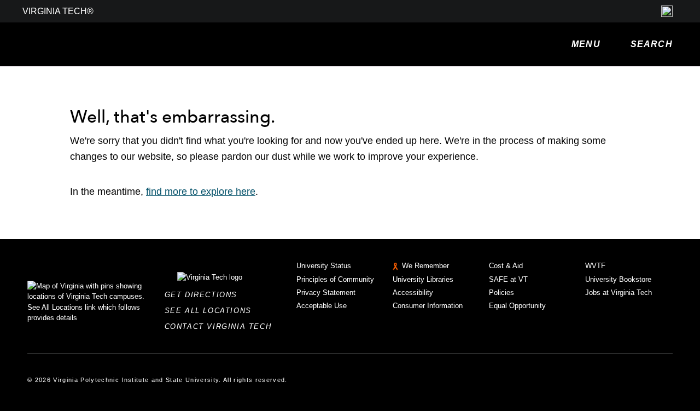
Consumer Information (428, 306)
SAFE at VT (508, 279)
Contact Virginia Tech (221, 326)
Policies (501, 292)
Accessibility (413, 292)
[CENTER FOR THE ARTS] (180, 44)
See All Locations (211, 310)
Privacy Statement (325, 292)
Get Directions (204, 295)
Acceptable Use (321, 306)
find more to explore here (200, 191)
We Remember (425, 266)
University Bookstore (618, 279)
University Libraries (423, 279)
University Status (323, 266)
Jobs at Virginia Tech (618, 292)
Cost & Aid (506, 266)
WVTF (595, 266)
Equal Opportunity (517, 306)
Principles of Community (335, 279)
